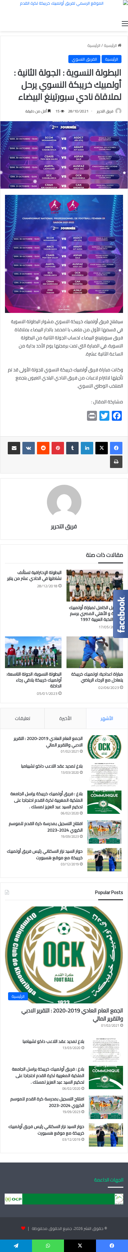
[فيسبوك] (116, 448)
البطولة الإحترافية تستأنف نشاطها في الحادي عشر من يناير (34, 575)
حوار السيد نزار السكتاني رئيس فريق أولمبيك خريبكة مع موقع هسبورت (45, 854)
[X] (101, 448)
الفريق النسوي (84, 59)
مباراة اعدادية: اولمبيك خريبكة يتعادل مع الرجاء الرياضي (97, 677)
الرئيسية (111, 45)
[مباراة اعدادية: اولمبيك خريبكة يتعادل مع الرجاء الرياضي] (94, 652)
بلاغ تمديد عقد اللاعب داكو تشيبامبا (52, 766)
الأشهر (107, 718)
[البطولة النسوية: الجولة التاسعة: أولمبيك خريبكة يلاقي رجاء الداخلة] (33, 652)
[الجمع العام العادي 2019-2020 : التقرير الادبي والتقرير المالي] (104, 747)
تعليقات (22, 718)
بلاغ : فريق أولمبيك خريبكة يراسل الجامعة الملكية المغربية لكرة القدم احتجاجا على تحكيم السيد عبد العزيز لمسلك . (46, 800)
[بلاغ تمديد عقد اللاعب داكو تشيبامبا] (104, 774)
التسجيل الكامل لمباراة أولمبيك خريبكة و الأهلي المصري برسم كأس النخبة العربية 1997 (96, 613)
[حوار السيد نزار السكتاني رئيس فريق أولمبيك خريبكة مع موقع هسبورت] (104, 859)
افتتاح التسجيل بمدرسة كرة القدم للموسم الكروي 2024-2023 (46, 826)
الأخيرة (65, 718)
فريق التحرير (105, 111)
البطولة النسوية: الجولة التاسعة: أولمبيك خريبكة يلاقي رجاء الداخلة (34, 680)
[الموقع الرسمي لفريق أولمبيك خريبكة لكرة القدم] (64, 8)
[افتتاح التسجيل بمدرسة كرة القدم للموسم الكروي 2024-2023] (104, 832)
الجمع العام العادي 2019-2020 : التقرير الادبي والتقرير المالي (48, 741)
